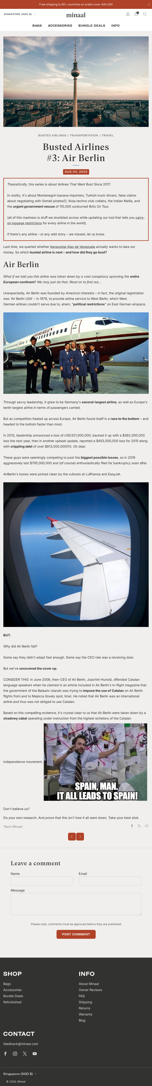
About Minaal (89, 984)
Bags (37, 25)
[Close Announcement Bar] (149, 4)
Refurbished (12, 1002)
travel (108, 135)
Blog (82, 1020)
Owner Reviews (90, 990)
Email (83, 874)
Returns (84, 1008)
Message (18, 890)
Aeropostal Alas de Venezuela (72, 247)
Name (15, 874)
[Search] (144, 14)
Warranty (85, 1014)
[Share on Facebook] (132, 826)
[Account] (128, 14)
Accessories (60, 25)
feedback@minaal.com (20, 1044)
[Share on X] (139, 826)
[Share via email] (147, 826)
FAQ (82, 996)
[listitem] (76, 4)
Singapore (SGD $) (18, 14)
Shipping (85, 1002)
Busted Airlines (52, 135)
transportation (84, 135)
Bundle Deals (91, 25)
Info (115, 25)
